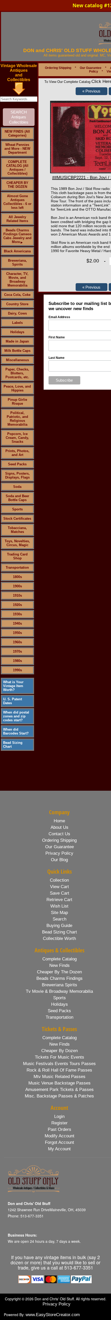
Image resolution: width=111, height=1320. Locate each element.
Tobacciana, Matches (17, 530)
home (59, 820)
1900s (17, 586)
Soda (17, 487)
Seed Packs (17, 464)
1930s (17, 614)
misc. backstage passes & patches (59, 1096)
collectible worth (59, 938)
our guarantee (59, 846)
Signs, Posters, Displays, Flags (17, 475)
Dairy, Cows (17, 313)
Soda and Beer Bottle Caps (17, 498)
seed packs (59, 1010)
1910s (17, 595)
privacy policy (59, 853)
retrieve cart (59, 899)
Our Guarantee (90, 68)
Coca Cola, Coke (17, 295)
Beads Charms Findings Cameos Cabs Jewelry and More (17, 236)
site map (59, 912)
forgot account (59, 1142)
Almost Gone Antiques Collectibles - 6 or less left (17, 202)
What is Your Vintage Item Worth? (13, 686)
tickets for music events (59, 1057)
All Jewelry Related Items (17, 219)
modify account (59, 1135)
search (59, 919)
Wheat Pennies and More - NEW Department (17, 148)
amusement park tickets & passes (59, 1089)
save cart (59, 893)
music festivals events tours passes (59, 1063)
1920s (17, 605)
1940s (17, 623)
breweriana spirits (59, 984)
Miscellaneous (17, 360)
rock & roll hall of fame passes (59, 1070)
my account (59, 1148)
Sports (17, 509)
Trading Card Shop (17, 556)
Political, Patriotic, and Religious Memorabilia (17, 418)
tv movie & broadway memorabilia (59, 991)
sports (59, 997)
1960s (17, 642)
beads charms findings (59, 978)
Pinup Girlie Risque (17, 401)
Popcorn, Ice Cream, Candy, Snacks (17, 438)
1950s (17, 633)
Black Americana (17, 251)
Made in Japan (17, 341)
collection (59, 880)
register (59, 1123)
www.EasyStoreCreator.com (53, 1314)
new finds (59, 965)
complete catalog (59, 959)
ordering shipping (59, 840)
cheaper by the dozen (59, 971)
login (59, 1116)
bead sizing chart (59, 932)
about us (59, 827)
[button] (91, 91)
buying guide (59, 925)
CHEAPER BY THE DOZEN (17, 185)
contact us (59, 833)
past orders (59, 1129)
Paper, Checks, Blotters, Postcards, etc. (17, 373)
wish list (59, 906)
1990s (17, 670)
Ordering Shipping (58, 68)
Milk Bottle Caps (17, 351)
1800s (17, 577)
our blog (59, 859)
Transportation (17, 567)
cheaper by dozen (59, 1050)
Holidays (17, 332)
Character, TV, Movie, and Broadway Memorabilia (17, 279)
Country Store (17, 304)
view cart (59, 886)
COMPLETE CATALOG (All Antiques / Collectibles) (17, 167)
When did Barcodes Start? (16, 731)
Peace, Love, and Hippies (17, 388)
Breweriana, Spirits (17, 262)
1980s (17, 661)
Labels (17, 323)
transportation (59, 1017)
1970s (17, 651)
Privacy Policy (56, 1304)
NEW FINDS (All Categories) (17, 133)
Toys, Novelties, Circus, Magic (17, 543)
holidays (59, 1004)
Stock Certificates (17, 518)
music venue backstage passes (59, 1083)
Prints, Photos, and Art (17, 453)
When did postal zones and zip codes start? (16, 716)
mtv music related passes (59, 1076)
